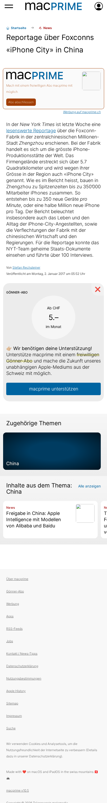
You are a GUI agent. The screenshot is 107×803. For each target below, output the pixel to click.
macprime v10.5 (17, 790)
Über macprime (17, 579)
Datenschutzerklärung (22, 666)
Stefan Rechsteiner (26, 267)
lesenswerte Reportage (31, 130)
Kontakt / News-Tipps (21, 653)
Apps (10, 616)
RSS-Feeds (14, 629)
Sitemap (12, 703)
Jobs (9, 641)
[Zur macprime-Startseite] (53, 6)
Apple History (16, 691)
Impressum (14, 716)
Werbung (12, 604)
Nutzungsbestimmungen (23, 678)
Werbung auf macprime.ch (82, 112)
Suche (11, 728)
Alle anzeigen (89, 486)
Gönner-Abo (15, 591)
